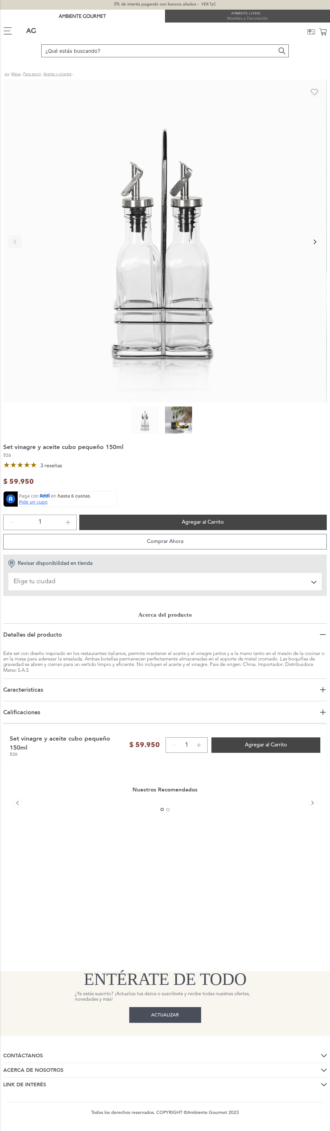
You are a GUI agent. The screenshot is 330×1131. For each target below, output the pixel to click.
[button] (164, 241)
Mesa (16, 74)
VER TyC (208, 4)
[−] (12, 522)
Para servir (32, 74)
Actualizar (165, 1015)
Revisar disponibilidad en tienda (55, 563)
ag (7, 74)
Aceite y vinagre (58, 74)
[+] (68, 522)
